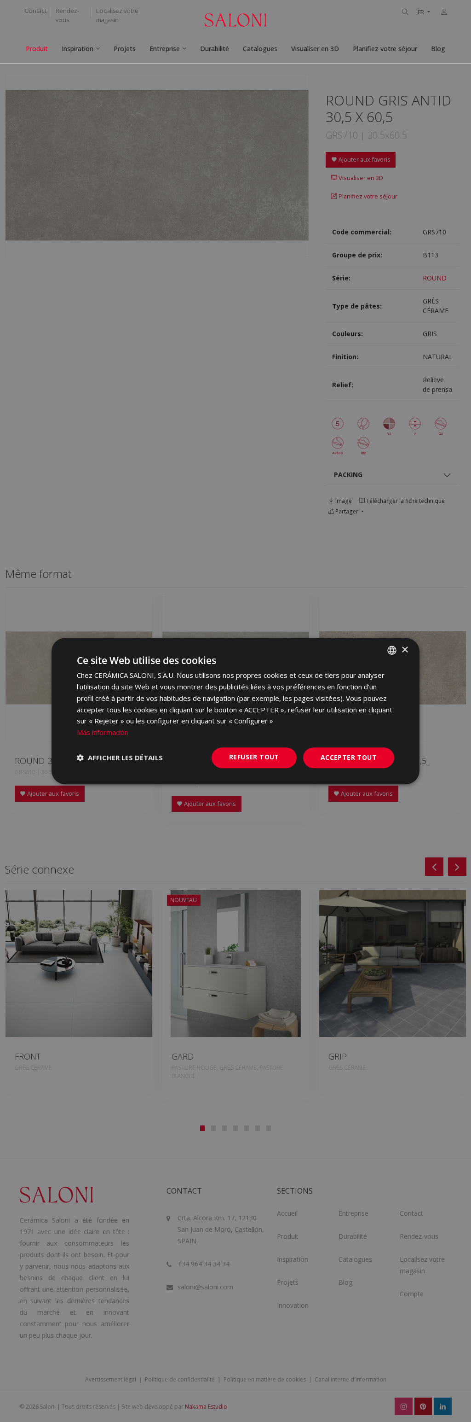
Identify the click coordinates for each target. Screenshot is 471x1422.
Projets (125, 48)
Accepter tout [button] (349, 757)
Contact (35, 10)
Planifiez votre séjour (385, 48)
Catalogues (260, 48)
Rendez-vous (67, 15)
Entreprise (164, 48)
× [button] (404, 650)
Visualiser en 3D (315, 48)
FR (421, 12)
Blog (438, 48)
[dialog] (235, 711)
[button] (120, 757)
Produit (37, 48)
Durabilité (214, 48)
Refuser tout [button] (254, 756)
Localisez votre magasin (117, 15)
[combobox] (391, 650)
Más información (102, 732)
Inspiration (77, 48)
